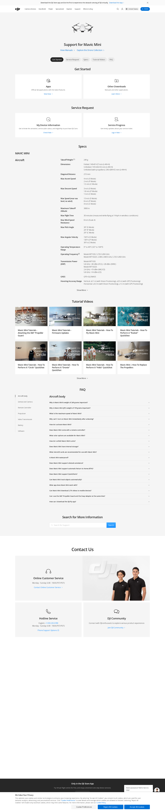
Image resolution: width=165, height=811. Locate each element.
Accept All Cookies (137, 807)
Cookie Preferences (68, 800)
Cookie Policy (101, 803)
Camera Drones (30, 9)
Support (77, 9)
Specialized (60, 9)
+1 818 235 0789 (51, 623)
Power (50, 9)
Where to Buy (88, 9)
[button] (157, 790)
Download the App (116, 3)
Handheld (42, 9)
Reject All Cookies (110, 807)
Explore (69, 9)
